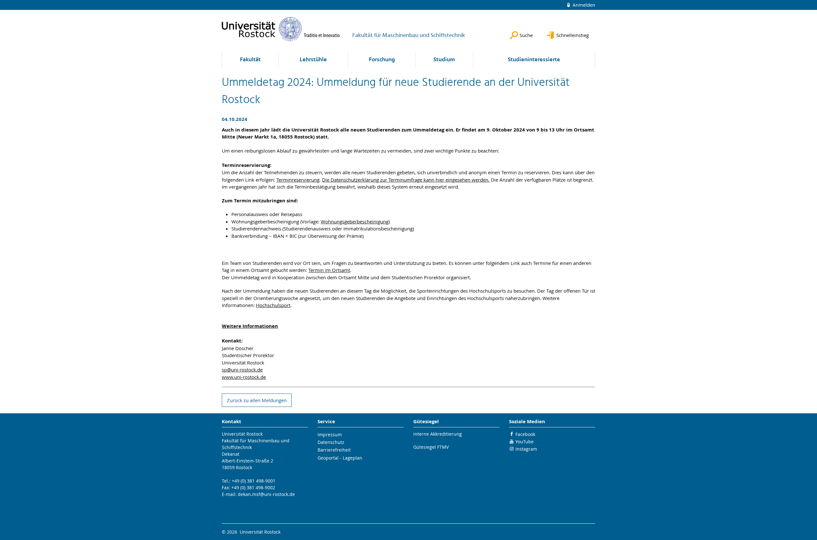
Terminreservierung (297, 179)
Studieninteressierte (534, 59)
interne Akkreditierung (437, 434)
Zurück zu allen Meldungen (257, 400)
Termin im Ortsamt (329, 270)
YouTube (524, 442)
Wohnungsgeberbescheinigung (354, 221)
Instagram (526, 449)
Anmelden (583, 5)
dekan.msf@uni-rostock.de (266, 494)
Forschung (382, 59)
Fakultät (250, 59)
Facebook (525, 434)
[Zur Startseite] (281, 29)
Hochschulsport (273, 305)
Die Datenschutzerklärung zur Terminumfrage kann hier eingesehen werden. (406, 179)
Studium (444, 59)
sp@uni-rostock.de (242, 369)
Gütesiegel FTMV (431, 447)
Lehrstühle (313, 59)
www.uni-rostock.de (244, 377)
